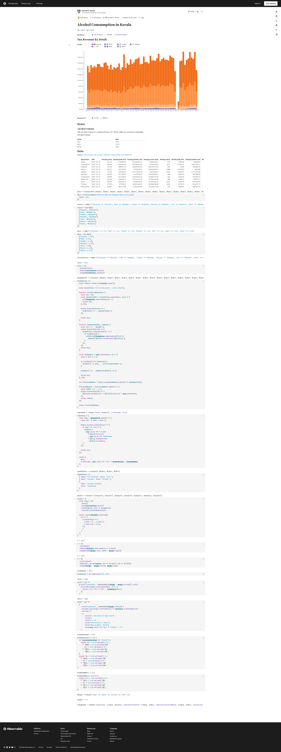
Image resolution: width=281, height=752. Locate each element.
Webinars (90, 733)
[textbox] (140, 197)
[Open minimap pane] (276, 21)
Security (49, 747)
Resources (26, 3)
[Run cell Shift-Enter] (203, 194)
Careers (112, 733)
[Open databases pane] (276, 16)
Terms (61, 747)
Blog (88, 731)
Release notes (65, 741)
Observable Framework (68, 733)
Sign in (258, 3)
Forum (89, 741)
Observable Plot (66, 736)
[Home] (13, 735)
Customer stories (92, 739)
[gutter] (38, 27)
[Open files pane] (276, 11)
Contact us (113, 736)
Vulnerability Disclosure (77, 747)
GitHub (112, 741)
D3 (61, 739)
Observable (64, 731)
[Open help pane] (276, 34)
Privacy (41, 747)
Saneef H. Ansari (88, 11)
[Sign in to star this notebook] (197, 11)
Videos (89, 736)
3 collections (96, 18)
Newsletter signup (116, 739)
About (112, 731)
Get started (271, 3)
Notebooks (13, 3)
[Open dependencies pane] (276, 25)
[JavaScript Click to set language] (75, 197)
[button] (75, 22)
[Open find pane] (276, 30)
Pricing (39, 3)
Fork (192, 11)
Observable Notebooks (41, 731)
